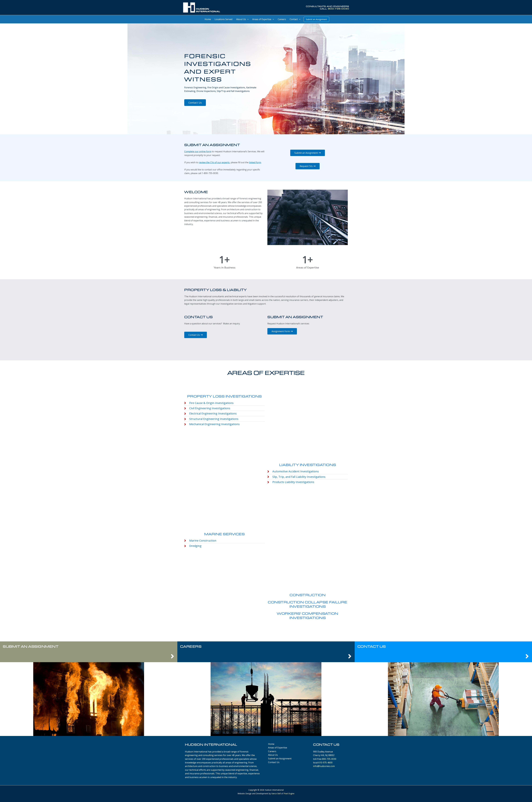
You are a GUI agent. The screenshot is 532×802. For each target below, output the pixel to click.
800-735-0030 (338, 8)
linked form (255, 162)
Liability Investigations (307, 465)
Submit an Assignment (30, 646)
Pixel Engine (289, 793)
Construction (308, 595)
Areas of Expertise (277, 747)
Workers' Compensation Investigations (307, 615)
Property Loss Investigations (224, 396)
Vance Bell (276, 793)
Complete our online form (197, 151)
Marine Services (224, 534)
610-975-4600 (325, 762)
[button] (247, 19)
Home (271, 744)
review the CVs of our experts (214, 162)
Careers (191, 646)
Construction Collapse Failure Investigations (307, 604)
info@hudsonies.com (324, 766)
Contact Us (371, 646)
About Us (273, 754)
